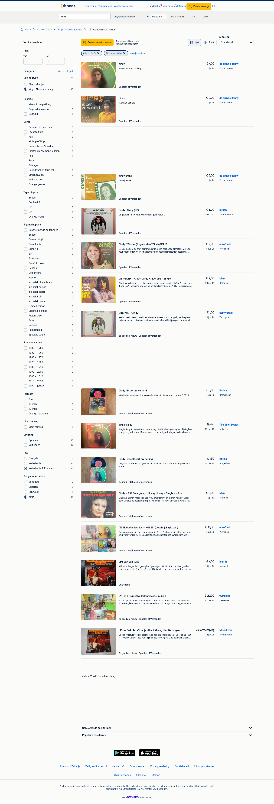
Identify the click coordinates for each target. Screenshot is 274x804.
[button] (166, 6)
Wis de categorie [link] (66, 71)
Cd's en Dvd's (89, 53)
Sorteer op (224, 37)
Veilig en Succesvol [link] (96, 766)
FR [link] (213, 6)
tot (47, 56)
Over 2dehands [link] (122, 775)
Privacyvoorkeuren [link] (204, 766)
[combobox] (85, 16)
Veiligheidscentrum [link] (123, 6)
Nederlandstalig (114, 53)
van (25, 56)
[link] (70, 6)
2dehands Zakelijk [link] (70, 766)
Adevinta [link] (141, 775)
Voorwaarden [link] (105, 6)
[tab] (194, 42)
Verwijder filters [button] (137, 53)
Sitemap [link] (155, 775)
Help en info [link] (91, 6)
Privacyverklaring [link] (160, 766)
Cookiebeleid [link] (182, 766)
